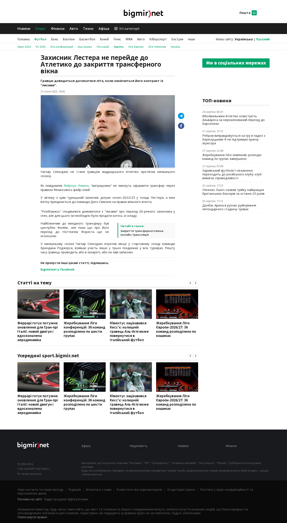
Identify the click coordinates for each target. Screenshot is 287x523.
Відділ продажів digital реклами (66, 499)
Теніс (117, 39)
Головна (23, 39)
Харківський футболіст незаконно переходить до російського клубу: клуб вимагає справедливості (232, 174)
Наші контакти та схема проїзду (40, 489)
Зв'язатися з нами (98, 489)
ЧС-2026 (40, 47)
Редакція (74, 489)
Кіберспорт (158, 39)
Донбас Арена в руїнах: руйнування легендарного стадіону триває (229, 207)
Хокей (104, 39)
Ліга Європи (136, 47)
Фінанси (58, 28)
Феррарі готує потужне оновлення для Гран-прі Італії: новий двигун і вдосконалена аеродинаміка (37, 331)
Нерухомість (138, 446)
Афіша (104, 28)
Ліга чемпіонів (157, 47)
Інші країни (85, 47)
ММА (129, 39)
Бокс (54, 39)
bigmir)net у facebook (58, 269)
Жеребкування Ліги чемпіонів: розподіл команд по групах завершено (231, 157)
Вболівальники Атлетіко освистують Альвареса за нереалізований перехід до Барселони (233, 120)
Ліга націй (102, 47)
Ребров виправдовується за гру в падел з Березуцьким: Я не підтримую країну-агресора (233, 139)
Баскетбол (87, 39)
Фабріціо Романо (76, 185)
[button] (190, 282)
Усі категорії (129, 28)
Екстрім (177, 39)
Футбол (40, 39)
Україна (175, 47)
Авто (74, 28)
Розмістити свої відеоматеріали (139, 489)
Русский (263, 39)
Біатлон (69, 39)
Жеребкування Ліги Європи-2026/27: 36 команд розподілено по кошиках (176, 329)
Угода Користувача (181, 489)
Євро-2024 (24, 47)
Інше (191, 39)
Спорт (40, 28)
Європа (119, 47)
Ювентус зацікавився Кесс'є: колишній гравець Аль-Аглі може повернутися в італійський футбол (129, 331)
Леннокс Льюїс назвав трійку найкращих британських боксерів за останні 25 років (233, 192)
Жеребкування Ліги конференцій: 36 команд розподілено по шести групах (84, 329)
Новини (23, 28)
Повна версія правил (32, 517)
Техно (88, 28)
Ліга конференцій (61, 47)
